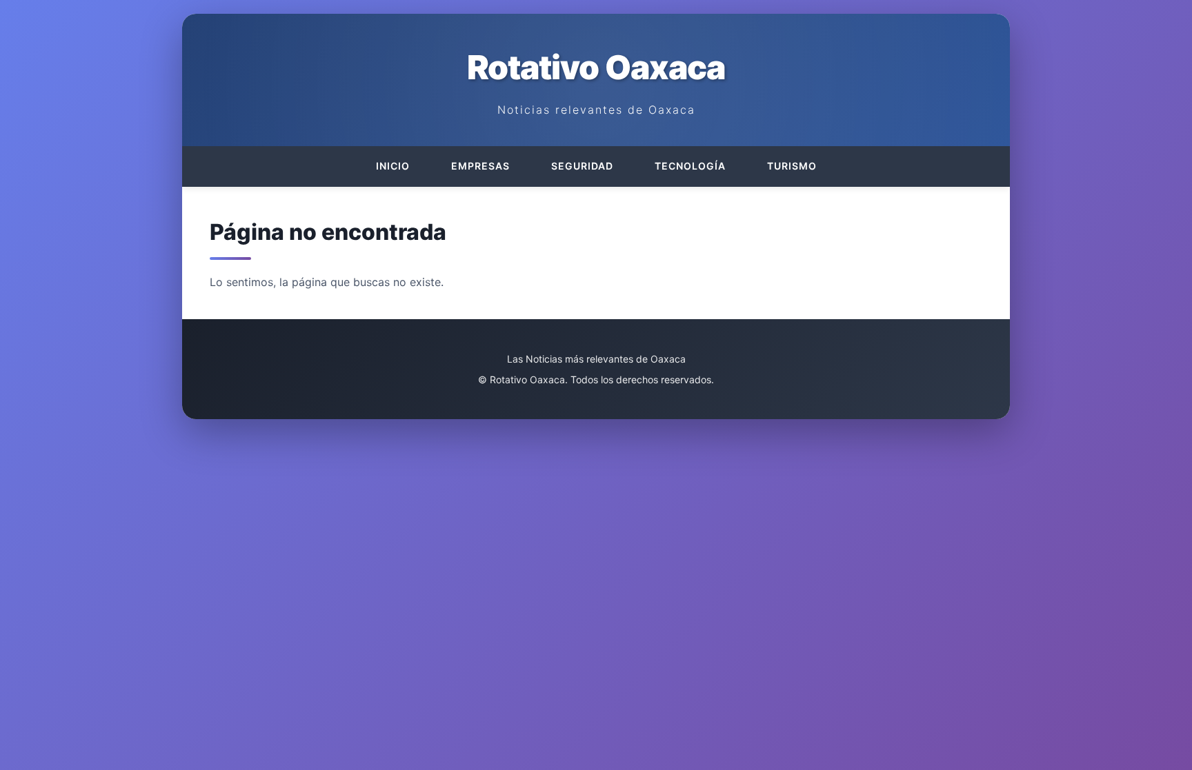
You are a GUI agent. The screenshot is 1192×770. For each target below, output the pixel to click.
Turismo (792, 166)
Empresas (480, 166)
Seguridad (582, 166)
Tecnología (690, 166)
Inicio (393, 166)
